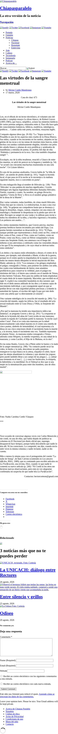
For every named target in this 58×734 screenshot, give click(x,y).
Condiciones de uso (14, 719)
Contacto (10, 724)
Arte (8, 50)
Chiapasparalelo (16, 8)
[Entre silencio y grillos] (29, 589)
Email (7, 665)
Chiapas (14, 40)
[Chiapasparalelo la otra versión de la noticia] (29, 1)
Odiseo (6, 613)
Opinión (9, 35)
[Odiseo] (12, 606)
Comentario (6, 637)
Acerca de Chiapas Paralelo (18, 709)
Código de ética (13, 714)
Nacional (15, 42)
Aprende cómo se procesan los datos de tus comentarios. (27, 695)
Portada (9, 32)
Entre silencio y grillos (21, 596)
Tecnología (10, 55)
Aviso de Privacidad (15, 716)
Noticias (9, 37)
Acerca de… (11, 63)
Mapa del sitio (12, 721)
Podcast (9, 60)
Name (7, 660)
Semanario (10, 58)
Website (3, 671)
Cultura (9, 53)
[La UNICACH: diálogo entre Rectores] (18, 563)
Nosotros (10, 711)
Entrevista (15, 48)
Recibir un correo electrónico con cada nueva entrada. (27, 684)
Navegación (7, 22)
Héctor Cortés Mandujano (20, 90)
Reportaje (15, 45)
